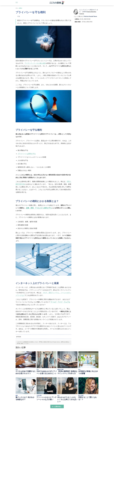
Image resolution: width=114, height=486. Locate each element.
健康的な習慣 (60, 369)
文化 (17, 8)
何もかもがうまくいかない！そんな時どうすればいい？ (67, 399)
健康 (17, 395)
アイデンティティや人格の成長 (35, 63)
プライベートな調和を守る (27, 154)
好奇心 (20, 8)
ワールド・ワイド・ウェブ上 (60, 302)
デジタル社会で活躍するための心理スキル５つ (26, 372)
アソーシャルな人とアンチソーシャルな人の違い (47, 398)
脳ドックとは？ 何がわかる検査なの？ (25, 398)
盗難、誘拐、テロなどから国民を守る (39, 208)
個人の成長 (80, 395)
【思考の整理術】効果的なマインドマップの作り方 (67, 372)
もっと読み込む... (57, 406)
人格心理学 (39, 395)
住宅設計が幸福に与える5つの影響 (88, 372)
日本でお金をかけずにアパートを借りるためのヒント (47, 372)
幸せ (79, 369)
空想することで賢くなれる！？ (87, 398)
